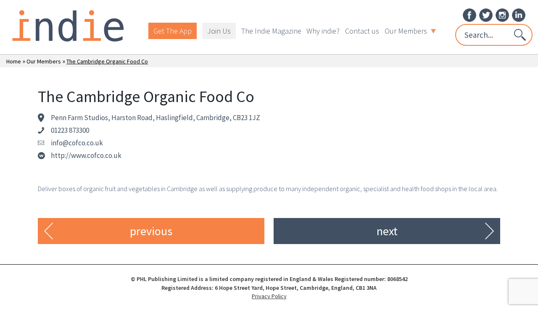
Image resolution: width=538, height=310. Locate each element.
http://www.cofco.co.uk (86, 155)
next (387, 231)
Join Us (219, 31)
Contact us (362, 31)
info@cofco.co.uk (77, 142)
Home (13, 61)
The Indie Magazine (271, 31)
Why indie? (323, 31)
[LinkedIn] (518, 14)
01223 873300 (70, 130)
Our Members (406, 31)
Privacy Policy (269, 296)
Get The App (172, 31)
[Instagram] (502, 14)
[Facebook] (469, 14)
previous (151, 231)
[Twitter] (485, 14)
